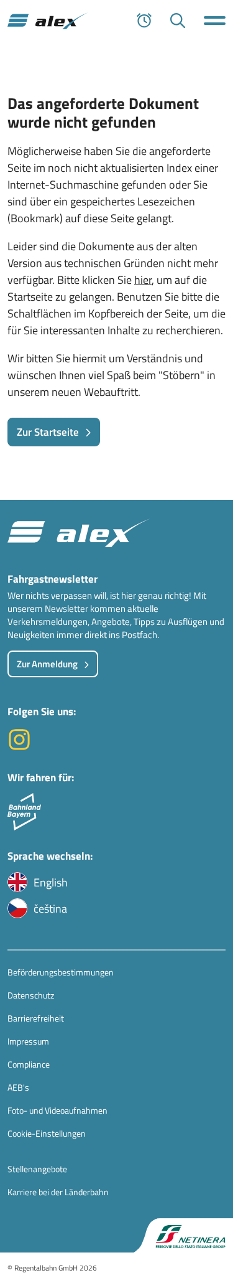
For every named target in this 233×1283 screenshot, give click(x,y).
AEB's (18, 1087)
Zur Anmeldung (47, 664)
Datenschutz (30, 995)
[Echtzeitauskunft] (144, 20)
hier (143, 279)
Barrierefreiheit (35, 1018)
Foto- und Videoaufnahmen (57, 1110)
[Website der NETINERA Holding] (183, 1235)
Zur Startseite (48, 432)
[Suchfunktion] (177, 20)
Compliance (28, 1064)
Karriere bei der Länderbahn (58, 1191)
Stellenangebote (37, 1168)
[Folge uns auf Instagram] (19, 747)
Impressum (28, 1041)
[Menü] (215, 20)
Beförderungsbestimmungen (60, 972)
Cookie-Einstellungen (46, 1133)
